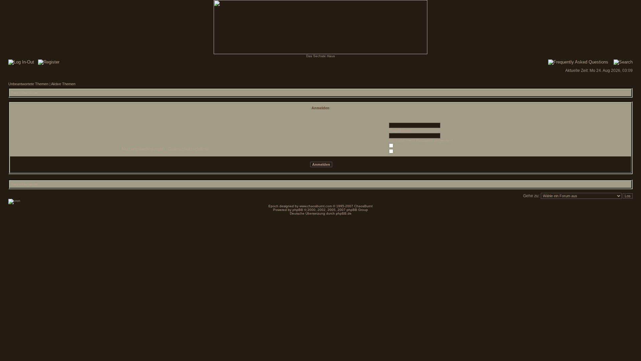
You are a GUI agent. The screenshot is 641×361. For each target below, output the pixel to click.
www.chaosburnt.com (315, 206)
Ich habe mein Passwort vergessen (421, 140)
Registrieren (400, 130)
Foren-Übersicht (24, 93)
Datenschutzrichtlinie (188, 148)
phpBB (297, 210)
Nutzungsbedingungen (143, 148)
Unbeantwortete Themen (28, 84)
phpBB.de (344, 213)
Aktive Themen (63, 84)
